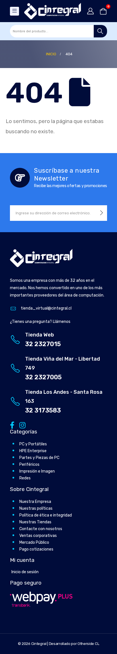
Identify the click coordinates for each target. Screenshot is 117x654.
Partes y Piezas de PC (39, 457)
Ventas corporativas (38, 535)
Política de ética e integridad (45, 515)
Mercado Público (34, 542)
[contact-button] (101, 213)
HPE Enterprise (33, 450)
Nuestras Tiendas (35, 522)
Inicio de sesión (25, 572)
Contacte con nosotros (40, 528)
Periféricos (29, 464)
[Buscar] (100, 31)
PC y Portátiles (33, 444)
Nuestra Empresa (35, 501)
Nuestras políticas (36, 508)
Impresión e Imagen (37, 471)
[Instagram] (21, 425)
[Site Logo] (52, 11)
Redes (25, 478)
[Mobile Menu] (14, 11)
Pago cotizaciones (36, 549)
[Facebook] (12, 425)
